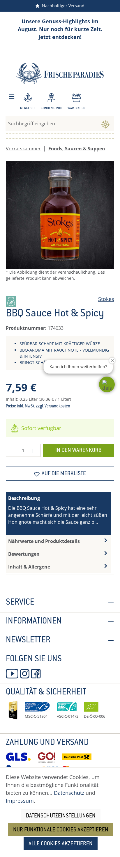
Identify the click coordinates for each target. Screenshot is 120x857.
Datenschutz (69, 792)
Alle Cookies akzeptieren (61, 844)
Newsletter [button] (28, 640)
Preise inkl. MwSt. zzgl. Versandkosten (38, 406)
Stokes (106, 298)
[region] (60, 226)
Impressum (20, 800)
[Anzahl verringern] (13, 450)
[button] (106, 384)
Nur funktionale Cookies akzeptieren (60, 830)
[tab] (58, 513)
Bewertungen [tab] (24, 554)
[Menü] (11, 96)
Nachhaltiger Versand (62, 5)
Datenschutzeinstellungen (61, 816)
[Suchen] (105, 123)
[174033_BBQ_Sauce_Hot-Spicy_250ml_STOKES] (60, 215)
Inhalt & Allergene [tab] (29, 567)
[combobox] (51, 123)
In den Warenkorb (78, 451)
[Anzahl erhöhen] (33, 450)
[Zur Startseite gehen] (60, 73)
